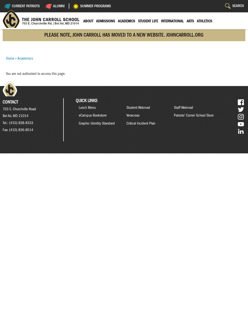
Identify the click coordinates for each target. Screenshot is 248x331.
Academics (126, 21)
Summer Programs (95, 6)
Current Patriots (26, 6)
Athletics (204, 21)
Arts (190, 21)
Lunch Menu (87, 107)
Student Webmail (138, 107)
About (88, 21)
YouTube (241, 124)
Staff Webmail (183, 107)
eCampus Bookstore (93, 115)
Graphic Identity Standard (97, 123)
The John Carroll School (50, 19)
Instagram (241, 117)
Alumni (59, 6)
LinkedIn (241, 131)
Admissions (105, 21)
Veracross (133, 115)
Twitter (241, 110)
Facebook (241, 102)
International (172, 21)
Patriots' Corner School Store (194, 115)
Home (10, 58)
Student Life (148, 21)
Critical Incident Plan (140, 123)
